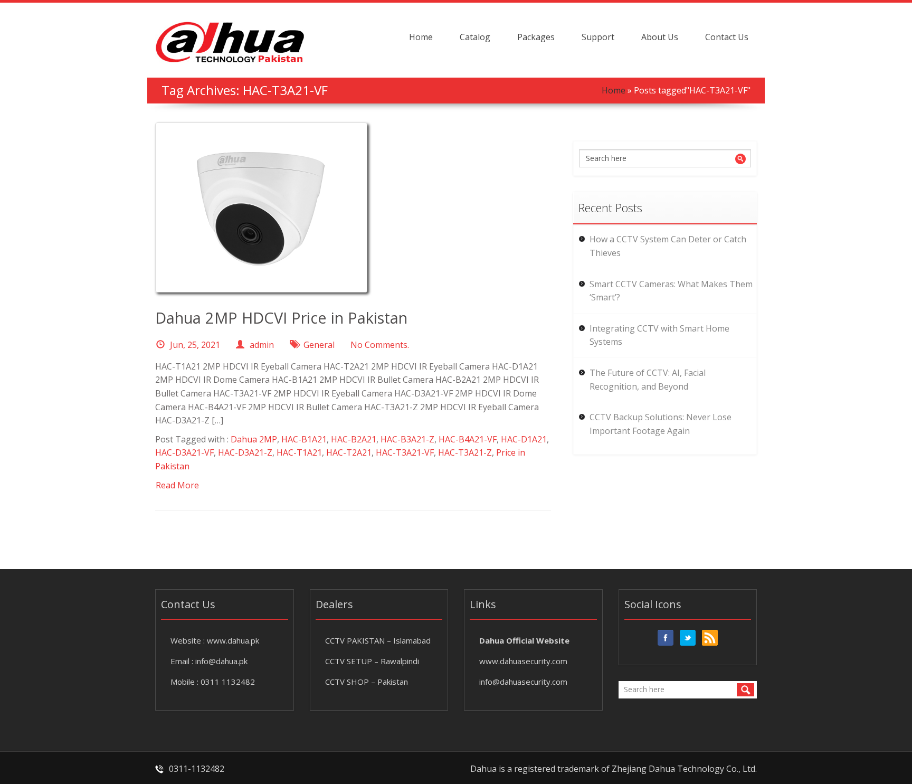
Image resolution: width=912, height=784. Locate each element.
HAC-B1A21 (304, 439)
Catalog (475, 37)
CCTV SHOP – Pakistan (366, 681)
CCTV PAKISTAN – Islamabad (378, 640)
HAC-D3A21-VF (184, 452)
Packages (536, 37)
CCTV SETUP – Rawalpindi (372, 661)
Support (598, 37)
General (319, 345)
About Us (659, 37)
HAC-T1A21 (299, 452)
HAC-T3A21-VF (405, 452)
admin (262, 345)
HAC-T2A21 (349, 452)
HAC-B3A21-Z (407, 439)
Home (421, 37)
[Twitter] (688, 638)
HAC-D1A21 (524, 439)
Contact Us (726, 37)
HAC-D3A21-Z (245, 452)
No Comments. (379, 345)
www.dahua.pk (233, 640)
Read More (177, 485)
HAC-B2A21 (353, 439)
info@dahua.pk (221, 661)
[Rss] (710, 638)
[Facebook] (665, 638)
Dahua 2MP (254, 439)
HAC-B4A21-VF (468, 439)
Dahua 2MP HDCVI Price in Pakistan (281, 317)
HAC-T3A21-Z (465, 452)
